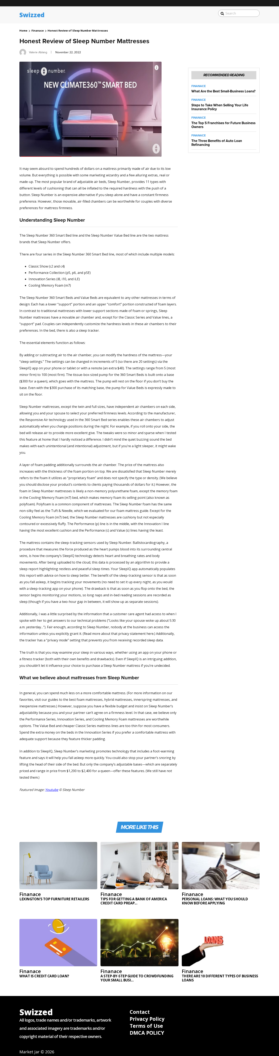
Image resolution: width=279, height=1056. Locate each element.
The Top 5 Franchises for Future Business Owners (223, 125)
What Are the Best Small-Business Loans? (223, 91)
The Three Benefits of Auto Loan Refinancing (216, 143)
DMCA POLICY (147, 1032)
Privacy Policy (147, 1018)
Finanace (37, 30)
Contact (140, 1011)
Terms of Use (146, 1025)
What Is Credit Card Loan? (44, 976)
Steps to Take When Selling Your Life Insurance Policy (219, 107)
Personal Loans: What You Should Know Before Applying (215, 901)
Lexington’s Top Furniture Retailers (54, 899)
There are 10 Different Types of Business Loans (220, 978)
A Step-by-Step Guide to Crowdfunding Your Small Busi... (136, 978)
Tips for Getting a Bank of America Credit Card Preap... (133, 901)
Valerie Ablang (38, 52)
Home (23, 30)
